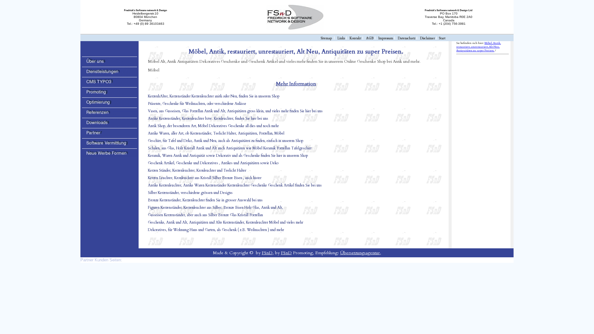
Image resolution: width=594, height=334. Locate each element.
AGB (370, 38)
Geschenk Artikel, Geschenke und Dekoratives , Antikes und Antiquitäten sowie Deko (213, 163)
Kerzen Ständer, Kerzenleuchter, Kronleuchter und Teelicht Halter (197, 170)
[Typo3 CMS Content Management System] (109, 84)
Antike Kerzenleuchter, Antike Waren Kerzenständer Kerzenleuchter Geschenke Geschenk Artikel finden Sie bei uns (235, 185)
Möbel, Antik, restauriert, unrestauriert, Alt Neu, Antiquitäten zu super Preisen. (478, 46)
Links (341, 38)
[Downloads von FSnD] (109, 125)
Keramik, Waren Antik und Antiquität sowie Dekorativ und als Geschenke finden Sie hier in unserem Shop (228, 155)
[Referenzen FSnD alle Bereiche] (109, 115)
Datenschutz (406, 38)
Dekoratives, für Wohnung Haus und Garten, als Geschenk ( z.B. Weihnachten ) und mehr (216, 229)
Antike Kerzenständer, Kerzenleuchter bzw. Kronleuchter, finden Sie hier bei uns (208, 118)
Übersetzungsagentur (360, 253)
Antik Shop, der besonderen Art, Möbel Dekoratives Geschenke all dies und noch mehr (213, 125)
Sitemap (326, 38)
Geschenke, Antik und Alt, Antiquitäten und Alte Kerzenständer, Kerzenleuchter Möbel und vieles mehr (225, 222)
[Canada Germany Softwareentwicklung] (109, 64)
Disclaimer (427, 38)
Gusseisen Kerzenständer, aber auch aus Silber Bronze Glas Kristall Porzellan (205, 214)
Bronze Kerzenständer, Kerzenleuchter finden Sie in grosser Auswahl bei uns (205, 200)
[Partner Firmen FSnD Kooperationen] (109, 135)
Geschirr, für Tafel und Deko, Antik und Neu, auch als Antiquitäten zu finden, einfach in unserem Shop (225, 140)
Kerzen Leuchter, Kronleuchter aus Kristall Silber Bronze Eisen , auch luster (204, 177)
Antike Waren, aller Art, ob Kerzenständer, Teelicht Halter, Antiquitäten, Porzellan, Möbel (216, 133)
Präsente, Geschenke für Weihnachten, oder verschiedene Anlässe (197, 103)
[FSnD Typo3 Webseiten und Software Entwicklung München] (297, 29)
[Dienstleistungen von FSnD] (109, 74)
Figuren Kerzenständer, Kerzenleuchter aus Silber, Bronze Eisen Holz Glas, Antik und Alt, (215, 207)
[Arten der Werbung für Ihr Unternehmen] (109, 156)
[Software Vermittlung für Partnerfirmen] (109, 145)
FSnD (267, 253)
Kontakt (355, 38)
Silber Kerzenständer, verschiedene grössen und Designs (190, 192)
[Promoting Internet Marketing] (109, 94)
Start (442, 38)
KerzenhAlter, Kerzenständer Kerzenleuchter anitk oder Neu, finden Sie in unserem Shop (214, 96)
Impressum (385, 38)
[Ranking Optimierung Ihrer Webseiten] (109, 105)
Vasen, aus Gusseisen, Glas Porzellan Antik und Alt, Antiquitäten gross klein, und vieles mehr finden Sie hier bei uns (235, 111)
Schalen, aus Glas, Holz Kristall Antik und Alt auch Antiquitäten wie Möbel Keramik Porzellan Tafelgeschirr (230, 148)
